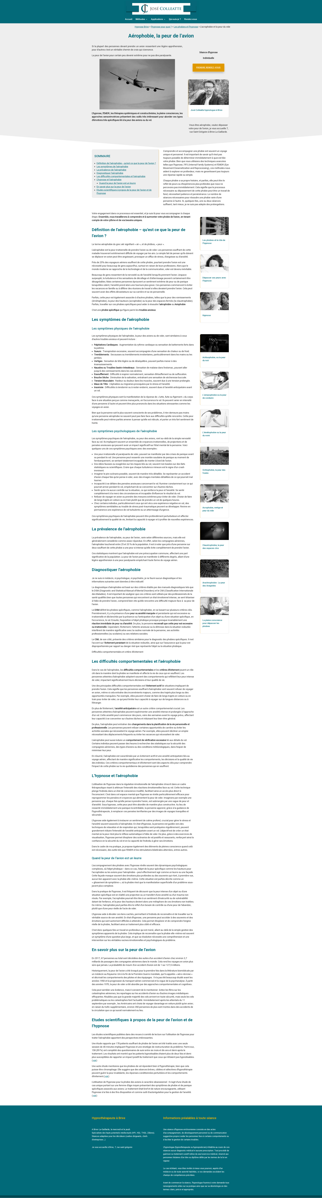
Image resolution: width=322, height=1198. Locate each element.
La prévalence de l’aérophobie (111, 169)
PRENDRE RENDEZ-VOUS (208, 67)
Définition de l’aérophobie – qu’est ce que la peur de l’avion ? (126, 163)
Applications (157, 19)
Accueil (128, 19)
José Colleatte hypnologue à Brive (206, 110)
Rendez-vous (190, 19)
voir (94, 1060)
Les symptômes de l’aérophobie (112, 166)
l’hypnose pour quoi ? (161, 26)
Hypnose (207, 315)
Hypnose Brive (142, 26)
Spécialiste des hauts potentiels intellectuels (111, 1133)
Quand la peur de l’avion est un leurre (117, 183)
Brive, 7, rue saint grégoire (120, 1147)
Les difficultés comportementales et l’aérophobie (121, 176)
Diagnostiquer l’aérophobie (110, 173)
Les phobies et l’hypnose (186, 26)
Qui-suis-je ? (175, 19)
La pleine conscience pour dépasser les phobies (212, 623)
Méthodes (140, 19)
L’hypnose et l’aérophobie (109, 179)
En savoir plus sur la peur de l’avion (114, 186)
